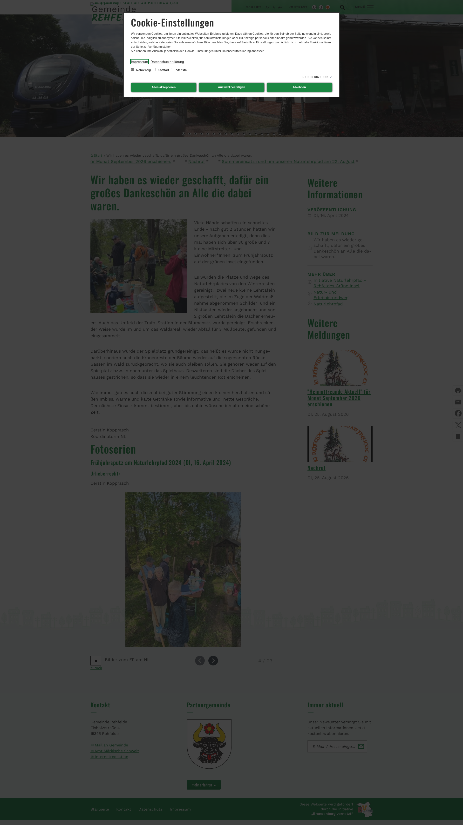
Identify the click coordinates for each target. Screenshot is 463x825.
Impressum (139, 62)
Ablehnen (299, 87)
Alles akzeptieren (164, 87)
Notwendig (143, 70)
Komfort (163, 70)
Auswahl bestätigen (231, 87)
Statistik (181, 70)
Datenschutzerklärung (167, 62)
